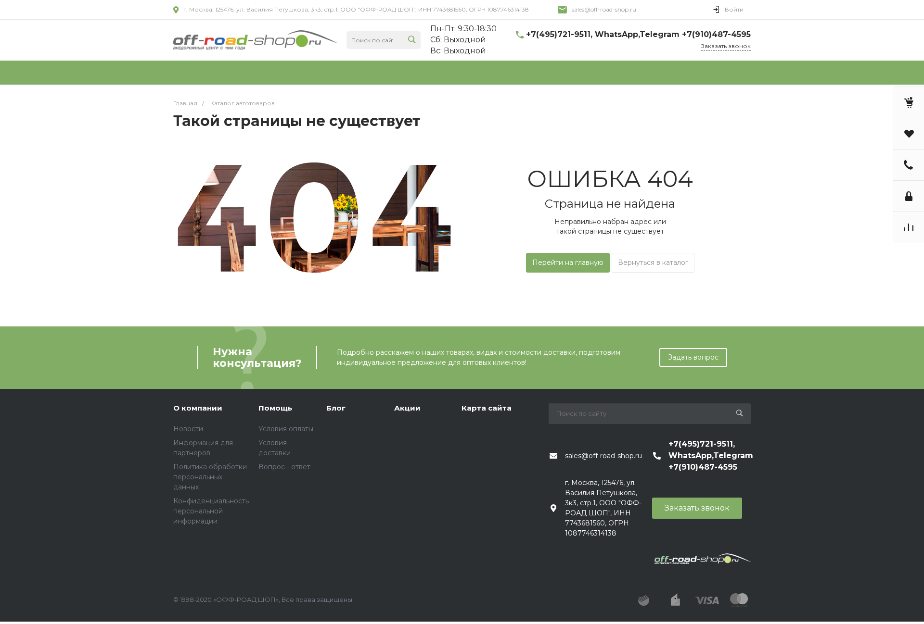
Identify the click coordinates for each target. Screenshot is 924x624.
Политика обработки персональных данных (210, 476)
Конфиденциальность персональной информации (211, 511)
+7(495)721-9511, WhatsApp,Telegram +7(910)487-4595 (638, 34)
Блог (336, 407)
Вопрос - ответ (284, 466)
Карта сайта (487, 407)
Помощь (275, 407)
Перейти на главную (567, 262)
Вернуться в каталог (653, 262)
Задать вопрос (693, 357)
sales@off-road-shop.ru (604, 9)
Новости (188, 428)
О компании (197, 407)
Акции (407, 407)
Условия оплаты (285, 428)
